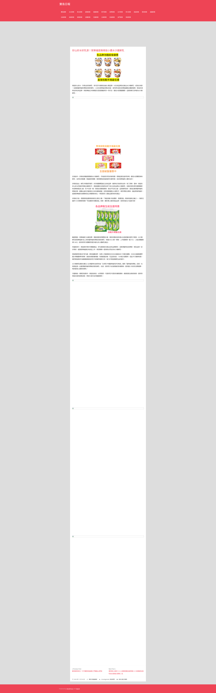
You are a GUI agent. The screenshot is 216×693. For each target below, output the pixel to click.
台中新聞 (120, 12)
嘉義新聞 (152, 12)
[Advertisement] (108, 34)
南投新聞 (136, 12)
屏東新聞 (79, 17)
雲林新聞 (144, 12)
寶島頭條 (63, 12)
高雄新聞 (71, 17)
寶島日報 (64, 4)
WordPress (70, 689)
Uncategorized (105, 679)
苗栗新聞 (112, 12)
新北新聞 (79, 12)
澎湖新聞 (112, 17)
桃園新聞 (95, 12)
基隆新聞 (87, 12)
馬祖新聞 (128, 17)
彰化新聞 (128, 12)
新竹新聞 (103, 12)
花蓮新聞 (95, 17)
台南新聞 (63, 17)
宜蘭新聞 (87, 17)
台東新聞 (103, 17)
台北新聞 (71, 12)
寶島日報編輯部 (93, 679)
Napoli (78, 689)
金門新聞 (120, 17)
